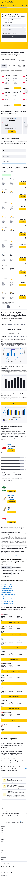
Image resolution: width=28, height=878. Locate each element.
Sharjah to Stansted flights (7, 598)
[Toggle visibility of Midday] (11, 419)
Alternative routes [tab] (6, 567)
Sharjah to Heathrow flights (7, 596)
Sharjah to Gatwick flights (7, 590)
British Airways (10, 516)
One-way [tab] (24, 66)
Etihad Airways (10, 495)
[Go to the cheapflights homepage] (10, 2)
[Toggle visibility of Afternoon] (18, 419)
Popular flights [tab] (16, 573)
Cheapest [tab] (4, 65)
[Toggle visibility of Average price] (18, 361)
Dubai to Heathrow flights (7, 584)
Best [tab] (9, 65)
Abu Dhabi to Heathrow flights (8, 594)
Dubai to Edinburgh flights (7, 603)
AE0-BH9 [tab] (4, 336)
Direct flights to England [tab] (7, 570)
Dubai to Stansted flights (6, 588)
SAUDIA (9, 485)
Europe (9, 821)
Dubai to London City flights (7, 601)
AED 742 (20, 16)
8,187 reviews (10, 520)
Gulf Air (9, 505)
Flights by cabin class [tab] (19, 570)
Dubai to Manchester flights (7, 599)
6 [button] (19, 306)
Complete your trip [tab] (16, 567)
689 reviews (10, 489)
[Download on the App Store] (12, 866)
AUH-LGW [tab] (16, 324)
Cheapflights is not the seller (8, 811)
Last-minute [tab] (19, 66)
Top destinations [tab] (5, 576)
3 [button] (13, 306)
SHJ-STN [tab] (10, 324)
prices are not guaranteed (6, 807)
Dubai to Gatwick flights (6, 586)
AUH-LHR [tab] (23, 324)
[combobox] (15, 151)
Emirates (9, 444)
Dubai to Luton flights (6, 592)
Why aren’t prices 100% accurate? (10, 815)
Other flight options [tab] (6, 573)
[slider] (26, 163)
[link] (12, 131)
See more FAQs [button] (14, 555)
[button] (2, 2)
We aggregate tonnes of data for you (10, 813)
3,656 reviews (10, 448)
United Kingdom (15, 821)
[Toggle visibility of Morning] (5, 419)
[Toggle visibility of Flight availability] (10, 361)
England (20, 821)
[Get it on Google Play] (4, 866)
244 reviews (10, 509)
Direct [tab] (14, 65)
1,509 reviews (10, 499)
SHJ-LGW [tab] (4, 324)
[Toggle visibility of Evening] (5, 420)
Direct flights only (8, 22)
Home (5, 821)
